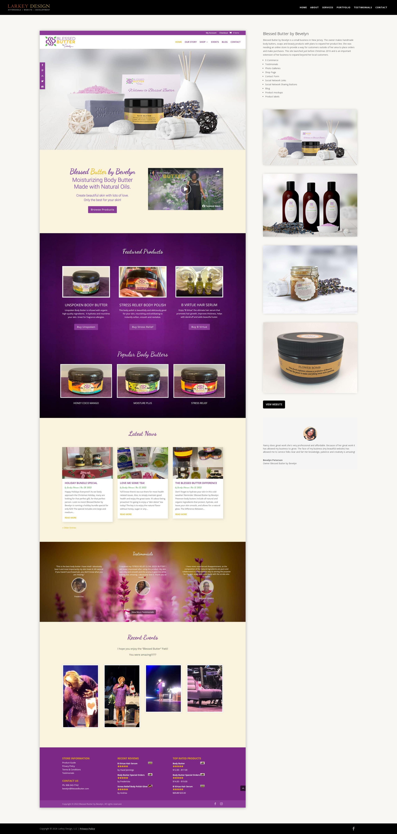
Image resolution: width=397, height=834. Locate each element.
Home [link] (303, 7)
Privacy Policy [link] (87, 828)
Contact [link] (381, 7)
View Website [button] (274, 404)
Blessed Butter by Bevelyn (286, 33)
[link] (143, 806)
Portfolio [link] (343, 7)
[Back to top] (394, 811)
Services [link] (327, 7)
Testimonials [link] (363, 7)
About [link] (314, 7)
